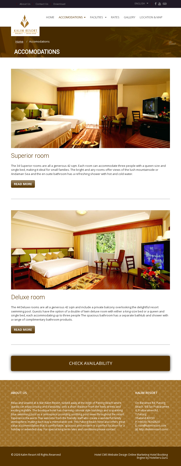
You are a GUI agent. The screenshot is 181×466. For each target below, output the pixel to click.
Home (50, 17)
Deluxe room (28, 297)
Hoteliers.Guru (158, 458)
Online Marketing (139, 455)
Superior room (30, 155)
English (140, 3)
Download (59, 4)
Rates (115, 17)
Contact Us (42, 4)
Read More (23, 184)
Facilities (97, 17)
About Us (25, 4)
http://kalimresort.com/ (153, 429)
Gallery (129, 17)
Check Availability (90, 363)
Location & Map (151, 17)
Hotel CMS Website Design (111, 455)
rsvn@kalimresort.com (152, 425)
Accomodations (71, 17)
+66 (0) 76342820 (149, 422)
